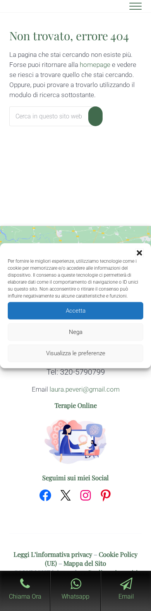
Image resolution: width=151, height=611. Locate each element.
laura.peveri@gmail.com (85, 389)
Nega (75, 332)
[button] (139, 253)
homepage (95, 64)
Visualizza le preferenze (75, 353)
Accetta (76, 310)
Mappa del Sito (84, 563)
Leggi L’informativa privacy (53, 554)
